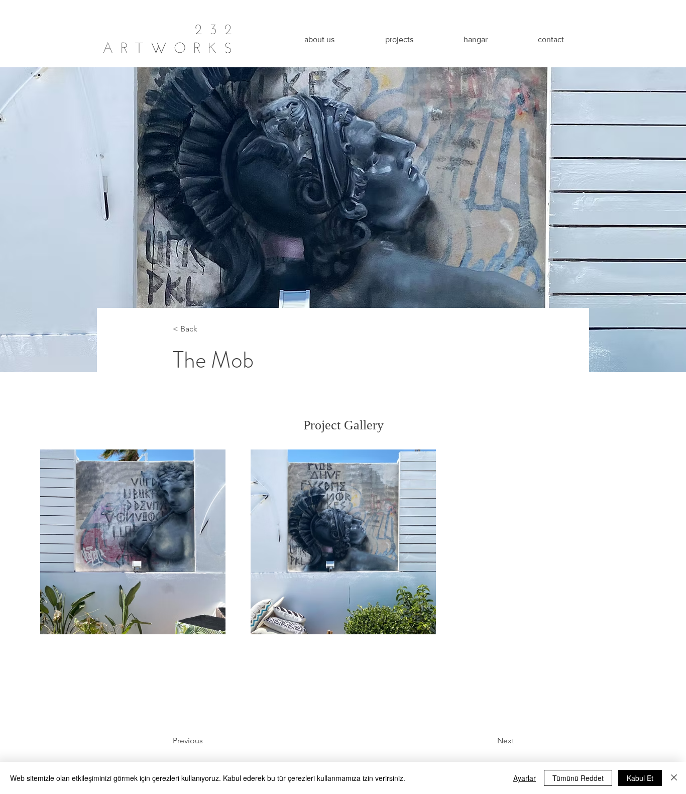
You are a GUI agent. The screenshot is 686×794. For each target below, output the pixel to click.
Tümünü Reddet (578, 778)
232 (217, 27)
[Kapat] (674, 778)
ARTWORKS (170, 45)
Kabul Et (640, 778)
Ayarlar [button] (524, 778)
